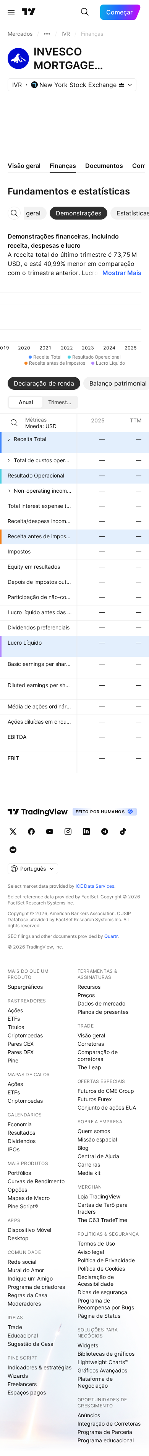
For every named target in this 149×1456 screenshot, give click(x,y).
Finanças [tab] (63, 165)
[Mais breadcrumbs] (47, 33)
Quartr (111, 936)
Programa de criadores (36, 1287)
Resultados (21, 1132)
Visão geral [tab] (24, 165)
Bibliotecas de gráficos (106, 1353)
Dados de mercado (101, 1003)
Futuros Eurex (95, 1099)
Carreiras (89, 1164)
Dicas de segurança (102, 1292)
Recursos (89, 986)
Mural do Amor (26, 1270)
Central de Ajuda (98, 1156)
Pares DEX (21, 1052)
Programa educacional (106, 1440)
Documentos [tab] (104, 165)
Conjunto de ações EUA (107, 1107)
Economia (20, 1124)
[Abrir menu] (11, 12)
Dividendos (22, 1141)
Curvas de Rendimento (36, 1181)
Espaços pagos (27, 1392)
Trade (15, 1327)
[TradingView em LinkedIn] (86, 831)
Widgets (88, 1345)
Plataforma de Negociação (95, 1382)
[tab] (24, 213)
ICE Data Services (95, 886)
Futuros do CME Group (106, 1091)
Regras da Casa (27, 1295)
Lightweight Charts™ (103, 1362)
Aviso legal (91, 1252)
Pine (13, 1060)
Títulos (16, 1027)
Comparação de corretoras (98, 1055)
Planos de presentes (103, 1012)
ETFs (14, 1018)
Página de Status (99, 1315)
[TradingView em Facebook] (31, 831)
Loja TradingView (99, 1196)
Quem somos (94, 1131)
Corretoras (91, 1043)
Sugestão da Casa (30, 1344)
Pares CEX (21, 1043)
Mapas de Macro (29, 1198)
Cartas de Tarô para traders (103, 1208)
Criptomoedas (25, 1035)
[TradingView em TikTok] (123, 831)
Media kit (89, 1173)
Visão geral (91, 1035)
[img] (121, 84)
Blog (83, 1148)
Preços (86, 995)
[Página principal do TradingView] (29, 12)
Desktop (18, 1238)
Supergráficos (25, 986)
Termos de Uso (96, 1243)
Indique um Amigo (30, 1278)
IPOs (13, 1149)
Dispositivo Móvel (29, 1230)
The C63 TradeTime (102, 1220)
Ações (15, 1010)
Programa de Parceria (105, 1432)
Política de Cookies (101, 1268)
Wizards (18, 1375)
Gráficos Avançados (102, 1370)
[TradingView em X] (13, 831)
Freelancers (22, 1384)
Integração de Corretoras (109, 1423)
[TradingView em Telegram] (104, 831)
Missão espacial (97, 1139)
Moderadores (24, 1303)
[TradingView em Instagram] (68, 831)
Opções (17, 1189)
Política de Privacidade (106, 1260)
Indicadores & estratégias (39, 1367)
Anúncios (89, 1415)
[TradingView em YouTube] (49, 831)
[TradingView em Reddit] (13, 849)
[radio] (25, 402)
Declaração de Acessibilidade (96, 1280)
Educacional (23, 1335)
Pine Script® (23, 1206)
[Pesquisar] (84, 12)
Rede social (22, 1261)
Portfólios (19, 1173)
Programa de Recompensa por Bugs (106, 1304)
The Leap (89, 1067)
